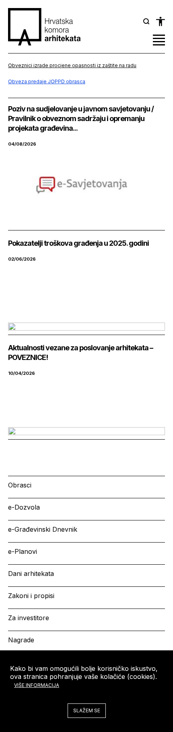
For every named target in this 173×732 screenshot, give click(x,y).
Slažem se (86, 710)
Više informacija (36, 685)
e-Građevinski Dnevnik (42, 529)
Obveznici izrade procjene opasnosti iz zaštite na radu (72, 65)
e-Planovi (22, 551)
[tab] (146, 21)
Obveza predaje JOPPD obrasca (46, 81)
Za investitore (28, 618)
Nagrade (21, 640)
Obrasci (19, 485)
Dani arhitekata (31, 574)
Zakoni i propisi (31, 596)
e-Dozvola (24, 507)
